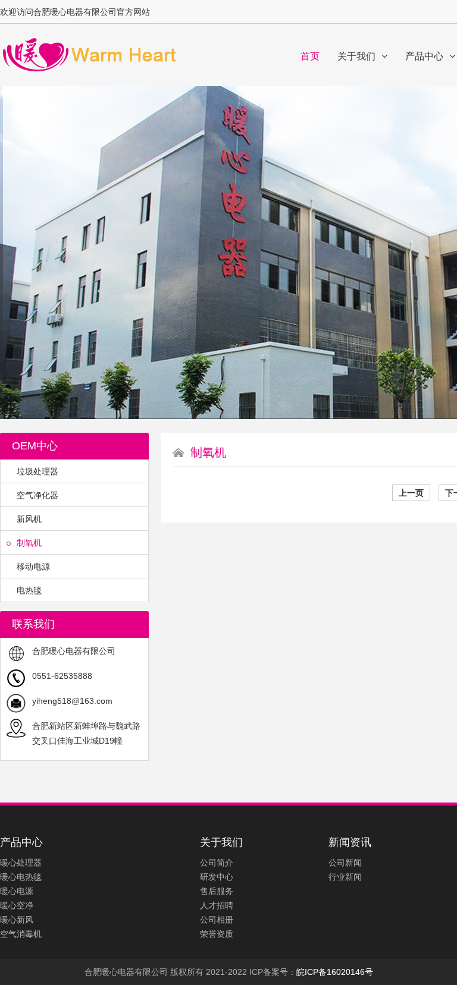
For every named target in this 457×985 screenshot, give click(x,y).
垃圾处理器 (37, 471)
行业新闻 (345, 877)
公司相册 (216, 919)
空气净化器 (37, 495)
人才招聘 (216, 905)
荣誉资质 (216, 934)
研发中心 (216, 877)
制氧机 (29, 542)
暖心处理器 (21, 862)
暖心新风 (16, 919)
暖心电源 (16, 891)
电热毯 (29, 590)
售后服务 (216, 891)
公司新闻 (345, 862)
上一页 (411, 493)
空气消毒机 (21, 934)
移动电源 (33, 566)
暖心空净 (16, 905)
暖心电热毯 (21, 877)
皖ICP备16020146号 (334, 972)
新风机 (29, 519)
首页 (310, 56)
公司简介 (216, 862)
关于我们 (356, 56)
